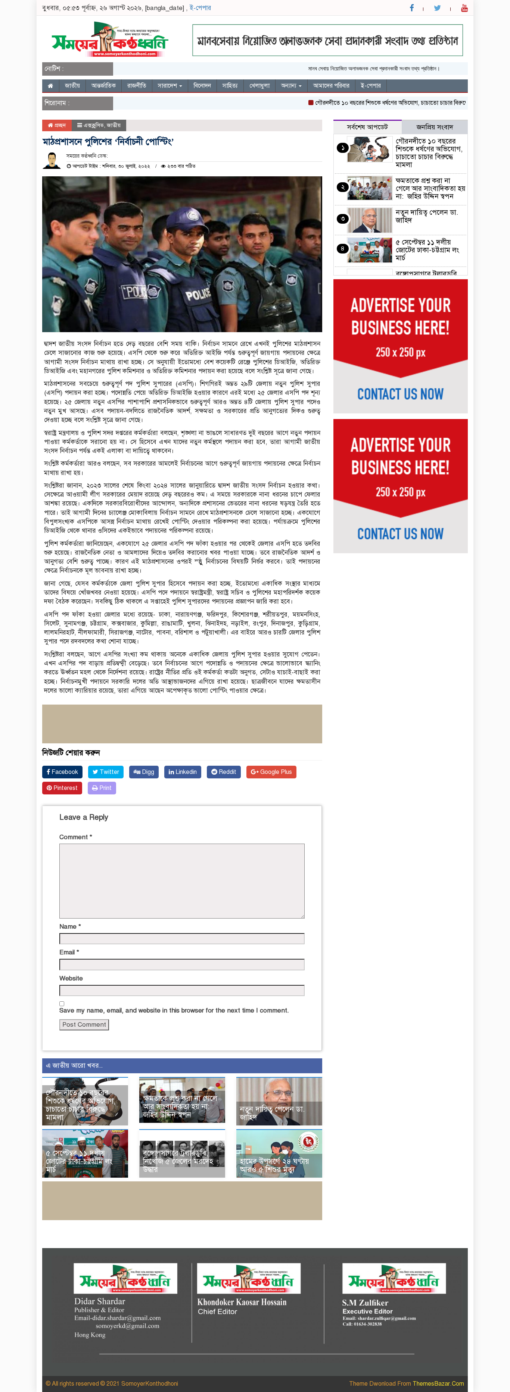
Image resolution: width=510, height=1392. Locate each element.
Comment (75, 837)
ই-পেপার (200, 8)
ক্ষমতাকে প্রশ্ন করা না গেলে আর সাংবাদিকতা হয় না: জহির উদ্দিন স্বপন (180, 1106)
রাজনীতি (136, 85)
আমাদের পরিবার (331, 85)
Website (71, 978)
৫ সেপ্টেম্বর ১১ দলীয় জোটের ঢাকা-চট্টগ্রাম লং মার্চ (79, 1161)
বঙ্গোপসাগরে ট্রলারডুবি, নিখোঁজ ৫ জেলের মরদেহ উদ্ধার (178, 1161)
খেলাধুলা (259, 85)
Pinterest (65, 788)
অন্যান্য (289, 85)
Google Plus (275, 772)
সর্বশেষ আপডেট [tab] (367, 127)
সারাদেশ (168, 85)
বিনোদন (202, 85)
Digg (147, 772)
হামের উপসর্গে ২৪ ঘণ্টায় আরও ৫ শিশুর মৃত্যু (274, 1165)
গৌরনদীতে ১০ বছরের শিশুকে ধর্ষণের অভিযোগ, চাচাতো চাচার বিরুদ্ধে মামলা (378, 103)
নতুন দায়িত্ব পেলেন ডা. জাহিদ (272, 1113)
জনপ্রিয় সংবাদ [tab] (435, 127)
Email (69, 952)
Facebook (64, 772)
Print (105, 788)
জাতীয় (72, 85)
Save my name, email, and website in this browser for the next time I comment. (174, 1010)
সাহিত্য (230, 85)
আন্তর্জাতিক (103, 85)
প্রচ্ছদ (59, 125)
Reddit (226, 772)
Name (70, 926)
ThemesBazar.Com (438, 1384)
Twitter (108, 772)
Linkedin (185, 772)
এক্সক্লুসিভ (94, 125)
